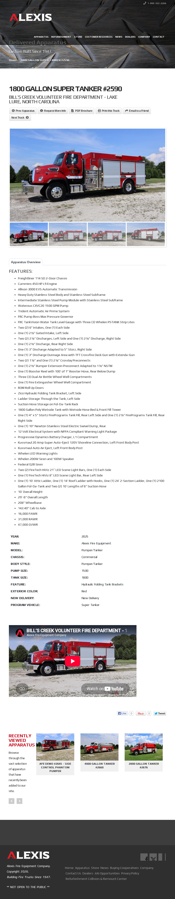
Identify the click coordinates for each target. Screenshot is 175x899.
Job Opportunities (107, 873)
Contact (159, 37)
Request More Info (55, 110)
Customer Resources (99, 37)
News (118, 37)
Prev (11, 801)
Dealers (130, 37)
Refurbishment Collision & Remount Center (96, 879)
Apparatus (41, 37)
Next (19, 801)
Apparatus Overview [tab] (25, 262)
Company (144, 37)
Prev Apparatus (25, 110)
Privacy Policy (130, 873)
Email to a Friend (139, 110)
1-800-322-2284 (156, 3)
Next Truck (17, 117)
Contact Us (73, 873)
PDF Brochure (83, 110)
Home (69, 868)
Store (78, 37)
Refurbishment (61, 37)
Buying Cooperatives (124, 868)
